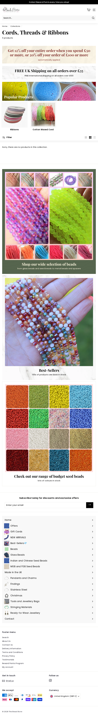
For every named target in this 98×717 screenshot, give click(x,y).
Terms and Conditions (12, 652)
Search (5, 637)
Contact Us (7, 645)
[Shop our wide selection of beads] (49, 216)
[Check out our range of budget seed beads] (49, 428)
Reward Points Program (13, 663)
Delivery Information (11, 648)
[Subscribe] (89, 505)
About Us (6, 641)
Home (5, 26)
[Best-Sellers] (49, 322)
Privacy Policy (8, 656)
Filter (9, 137)
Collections (15, 26)
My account (7, 667)
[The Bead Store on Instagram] (50, 680)
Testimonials (8, 659)
